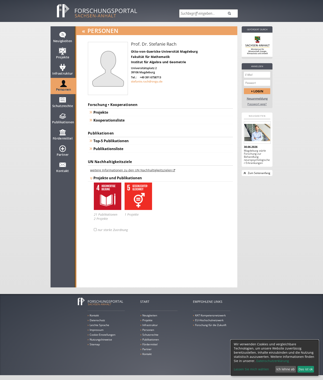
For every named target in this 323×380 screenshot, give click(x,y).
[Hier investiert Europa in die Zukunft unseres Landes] (257, 45)
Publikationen (63, 122)
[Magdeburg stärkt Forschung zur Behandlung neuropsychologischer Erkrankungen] (257, 132)
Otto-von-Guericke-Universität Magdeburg (164, 51)
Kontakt (62, 171)
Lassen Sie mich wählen (251, 369)
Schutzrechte (62, 106)
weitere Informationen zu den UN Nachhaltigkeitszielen (131, 170)
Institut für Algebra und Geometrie (158, 62)
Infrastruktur (62, 73)
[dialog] (275, 358)
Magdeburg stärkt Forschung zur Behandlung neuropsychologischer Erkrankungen (257, 157)
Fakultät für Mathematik (150, 57)
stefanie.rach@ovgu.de (146, 81)
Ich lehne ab (285, 369)
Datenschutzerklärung (272, 361)
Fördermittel (63, 138)
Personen (63, 90)
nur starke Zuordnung (113, 229)
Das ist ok (306, 369)
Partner (63, 154)
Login (258, 91)
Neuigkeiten (62, 41)
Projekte (62, 57)
